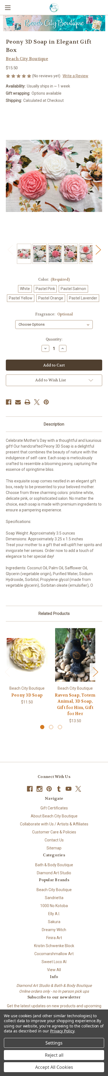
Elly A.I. (54, 914)
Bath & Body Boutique (54, 865)
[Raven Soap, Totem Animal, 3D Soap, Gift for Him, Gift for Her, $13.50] (75, 655)
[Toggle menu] (7, 7)
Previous (10, 249)
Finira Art (54, 938)
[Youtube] (68, 789)
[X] (37, 402)
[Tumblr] (59, 789)
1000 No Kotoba (54, 906)
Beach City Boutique (54, 890)
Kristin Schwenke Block (54, 946)
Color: (54, 279)
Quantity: (54, 339)
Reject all (54, 1055)
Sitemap (54, 848)
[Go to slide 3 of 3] (60, 727)
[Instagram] (39, 789)
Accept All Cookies (54, 1067)
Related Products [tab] (54, 613)
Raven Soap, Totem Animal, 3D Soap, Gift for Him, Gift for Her (75, 704)
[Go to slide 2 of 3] (51, 727)
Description (54, 424)
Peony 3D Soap (27, 695)
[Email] (18, 402)
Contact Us (54, 840)
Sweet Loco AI (54, 962)
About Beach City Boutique (54, 816)
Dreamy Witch (54, 930)
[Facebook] (8, 402)
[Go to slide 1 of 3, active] (42, 727)
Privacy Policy (62, 1031)
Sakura (54, 922)
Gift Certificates (54, 808)
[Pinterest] (46, 402)
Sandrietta (54, 898)
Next (98, 249)
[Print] (27, 402)
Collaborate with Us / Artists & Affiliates (54, 824)
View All (54, 970)
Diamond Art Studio (54, 873)
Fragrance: (54, 314)
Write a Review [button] (75, 76)
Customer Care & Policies (54, 832)
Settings (54, 1043)
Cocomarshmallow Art (54, 954)
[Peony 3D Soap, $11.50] (27, 655)
